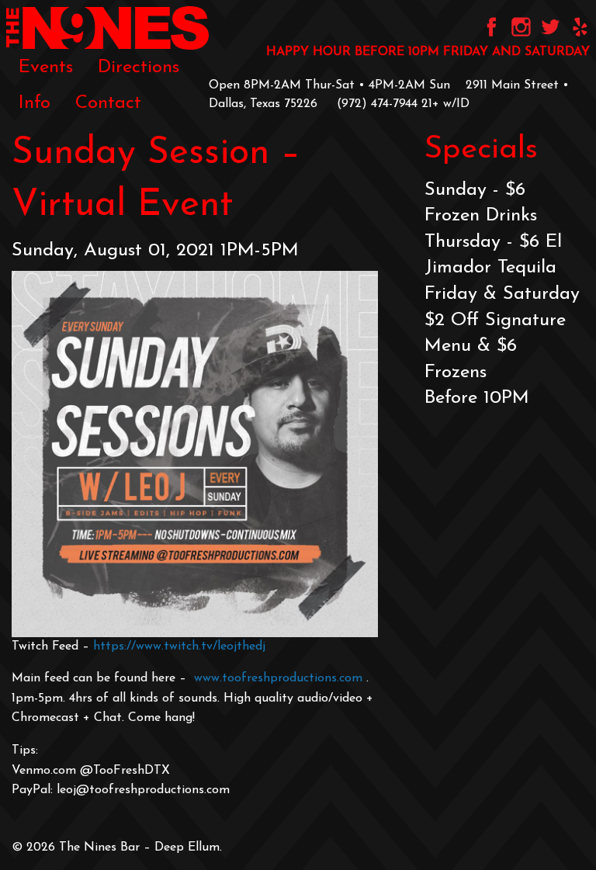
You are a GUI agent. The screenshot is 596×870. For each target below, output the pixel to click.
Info (34, 103)
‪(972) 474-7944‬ (377, 104)
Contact (108, 103)
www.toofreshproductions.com (278, 678)
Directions (138, 67)
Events (46, 67)
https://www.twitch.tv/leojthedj (179, 646)
